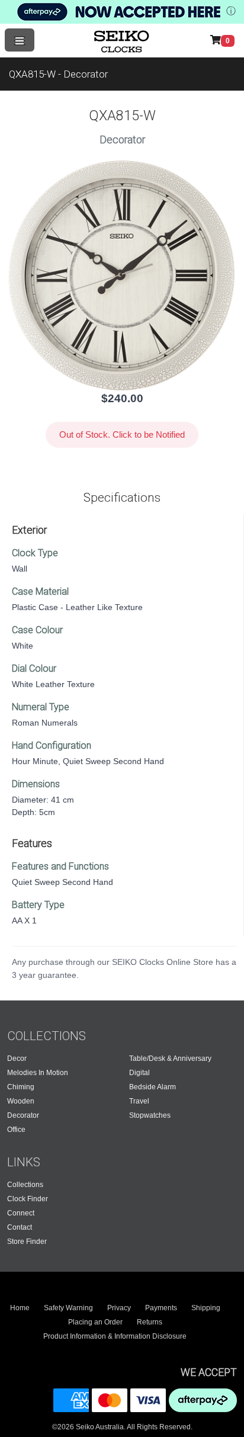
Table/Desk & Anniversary (170, 1058)
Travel (139, 1101)
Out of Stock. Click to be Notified (122, 434)
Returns (149, 1322)
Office (16, 1129)
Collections (25, 1185)
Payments (161, 1308)
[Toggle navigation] (19, 40)
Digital (139, 1073)
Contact (19, 1227)
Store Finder (27, 1241)
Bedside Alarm (152, 1087)
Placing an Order (95, 1322)
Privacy (119, 1308)
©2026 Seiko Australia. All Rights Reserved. (122, 1427)
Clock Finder (27, 1199)
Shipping (205, 1308)
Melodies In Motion (37, 1073)
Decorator (23, 1115)
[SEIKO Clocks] (123, 40)
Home (20, 1308)
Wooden (20, 1101)
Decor (17, 1058)
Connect (20, 1213)
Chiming (20, 1087)
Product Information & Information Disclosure (115, 1336)
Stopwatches (150, 1115)
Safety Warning (68, 1308)
